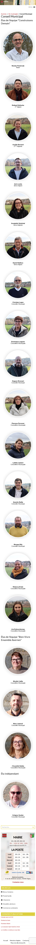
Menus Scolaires (8, 892)
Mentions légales (15, 940)
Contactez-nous (18, 882)
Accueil (5, 940)
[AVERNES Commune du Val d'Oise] (18, 2)
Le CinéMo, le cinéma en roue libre (10, 930)
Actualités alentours (9, 904)
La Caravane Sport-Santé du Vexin (10, 927)
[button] (30, 7)
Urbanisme (6, 900)
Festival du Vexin (5, 920)
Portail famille (7, 896)
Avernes (3, 14)
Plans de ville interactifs (18, 943)
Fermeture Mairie (5, 923)
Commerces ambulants (10, 908)
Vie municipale (13, 14)
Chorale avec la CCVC (7, 917)
